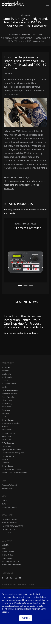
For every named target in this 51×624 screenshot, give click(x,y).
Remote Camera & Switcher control (14, 472)
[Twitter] (8, 577)
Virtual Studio (6, 440)
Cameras (5, 380)
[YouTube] (17, 577)
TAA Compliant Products (10, 561)
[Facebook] (21, 577)
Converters (6, 410)
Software (5, 459)
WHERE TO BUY (7, 555)
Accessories (6, 463)
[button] (20, 285)
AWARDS (5, 548)
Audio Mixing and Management (13, 453)
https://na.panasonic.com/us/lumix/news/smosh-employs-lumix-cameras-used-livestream (25, 185)
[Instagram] (4, 577)
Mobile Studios (7, 377)
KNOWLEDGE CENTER (10, 529)
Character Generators (10, 390)
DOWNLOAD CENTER (9, 523)
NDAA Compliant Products (11, 565)
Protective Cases (8, 456)
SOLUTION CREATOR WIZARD (12, 526)
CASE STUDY (6, 533)
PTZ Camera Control (9, 384)
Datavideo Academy (9, 488)
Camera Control (7, 466)
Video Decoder (7, 430)
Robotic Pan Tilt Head (9, 394)
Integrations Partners (9, 507)
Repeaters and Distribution (11, 449)
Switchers (5, 371)
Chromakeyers (7, 446)
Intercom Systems (8, 433)
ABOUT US (5, 545)
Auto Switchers (7, 374)
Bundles (4, 387)
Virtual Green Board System (12, 469)
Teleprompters (7, 436)
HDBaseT (5, 426)
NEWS (4, 504)
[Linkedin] (12, 577)
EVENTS (4, 500)
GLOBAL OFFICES (8, 551)
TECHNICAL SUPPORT (10, 519)
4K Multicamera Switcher (11, 423)
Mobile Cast (6, 367)
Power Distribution (8, 397)
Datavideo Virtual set (9, 485)
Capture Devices (8, 420)
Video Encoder (7, 400)
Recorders (5, 413)
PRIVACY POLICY (8, 558)
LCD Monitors (7, 407)
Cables (4, 417)
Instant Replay (7, 403)
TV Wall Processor (8, 443)
